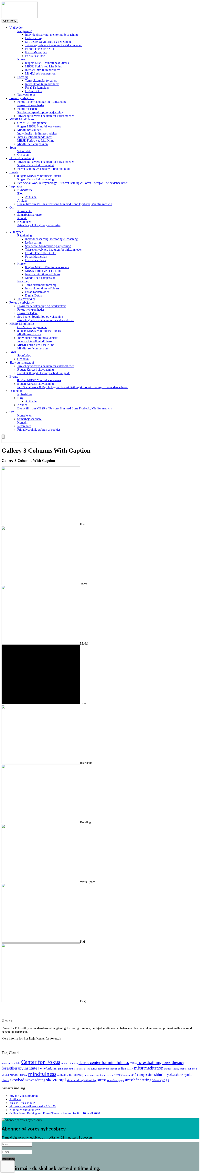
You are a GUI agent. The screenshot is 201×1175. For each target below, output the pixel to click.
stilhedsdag (90, 1080)
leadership (103, 1068)
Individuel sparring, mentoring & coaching (51, 34)
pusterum (101, 1074)
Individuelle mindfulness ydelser (37, 133)
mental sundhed (188, 1068)
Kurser (21, 59)
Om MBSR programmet (32, 123)
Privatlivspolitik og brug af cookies (38, 225)
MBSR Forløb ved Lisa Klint (43, 66)
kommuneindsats (82, 1069)
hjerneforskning (47, 1068)
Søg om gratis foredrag (23, 1095)
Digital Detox (33, 91)
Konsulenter (24, 211)
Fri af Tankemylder (37, 87)
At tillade (31, 197)
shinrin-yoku (164, 1074)
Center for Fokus (40, 1062)
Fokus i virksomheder (30, 105)
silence (5, 1080)
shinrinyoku (183, 1075)
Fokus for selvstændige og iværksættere (41, 101)
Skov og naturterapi (21, 158)
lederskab (115, 1068)
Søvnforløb (24, 151)
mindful (5, 1075)
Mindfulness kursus (29, 130)
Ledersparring (33, 38)
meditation (154, 1067)
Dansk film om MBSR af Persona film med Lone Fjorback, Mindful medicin (64, 204)
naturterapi (76, 1075)
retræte (118, 1074)
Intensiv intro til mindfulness (42, 70)
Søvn (12, 147)
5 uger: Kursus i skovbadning (35, 165)
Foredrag (22, 77)
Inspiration (16, 186)
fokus (133, 1062)
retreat (110, 1074)
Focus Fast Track (35, 55)
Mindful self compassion (40, 73)
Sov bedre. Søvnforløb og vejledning (48, 41)
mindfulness (42, 1074)
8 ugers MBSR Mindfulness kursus (47, 63)
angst (4, 1062)
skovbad (17, 1080)
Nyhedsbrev (24, 190)
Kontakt (22, 218)
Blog (20, 193)
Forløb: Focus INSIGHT (40, 48)
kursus (93, 1068)
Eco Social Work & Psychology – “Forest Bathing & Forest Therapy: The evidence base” (72, 183)
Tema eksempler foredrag (41, 80)
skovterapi (56, 1079)
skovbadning (35, 1080)
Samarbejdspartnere (29, 214)
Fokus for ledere (27, 108)
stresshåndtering (138, 1080)
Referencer (24, 221)
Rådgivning (24, 31)
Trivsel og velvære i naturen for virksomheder (53, 45)
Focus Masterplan (36, 52)
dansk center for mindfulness (104, 1062)
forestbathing (149, 1062)
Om (11, 207)
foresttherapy (173, 1062)
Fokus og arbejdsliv (21, 98)
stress (101, 1080)
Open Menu (9, 20)
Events (13, 172)
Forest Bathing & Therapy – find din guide (43, 168)
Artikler (22, 200)
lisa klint (127, 1068)
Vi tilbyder (16, 27)
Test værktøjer (26, 94)
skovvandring (75, 1080)
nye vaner (90, 1074)
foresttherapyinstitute (19, 1068)
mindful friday (18, 1074)
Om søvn (23, 154)
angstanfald (14, 1062)
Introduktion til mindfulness (42, 84)
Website (156, 1080)
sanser (126, 1074)
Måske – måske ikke (22, 1102)
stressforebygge (115, 1080)
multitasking (62, 1075)
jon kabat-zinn (66, 1068)
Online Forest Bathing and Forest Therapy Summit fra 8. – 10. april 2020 (54, 1113)
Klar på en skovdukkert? (24, 1109)
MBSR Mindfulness (21, 119)
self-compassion (142, 1075)
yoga (165, 1080)
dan (76, 1063)
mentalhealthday (171, 1069)
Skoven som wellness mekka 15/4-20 (32, 1106)
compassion (67, 1062)
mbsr (138, 1067)
